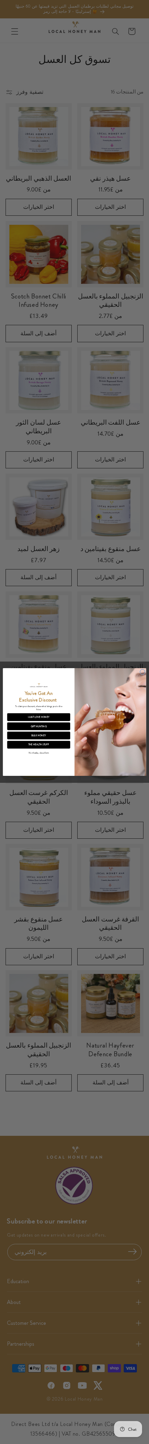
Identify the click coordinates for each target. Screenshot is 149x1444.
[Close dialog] (142, 671)
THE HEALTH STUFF (38, 744)
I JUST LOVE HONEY (39, 717)
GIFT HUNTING (39, 726)
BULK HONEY (39, 735)
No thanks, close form (39, 753)
